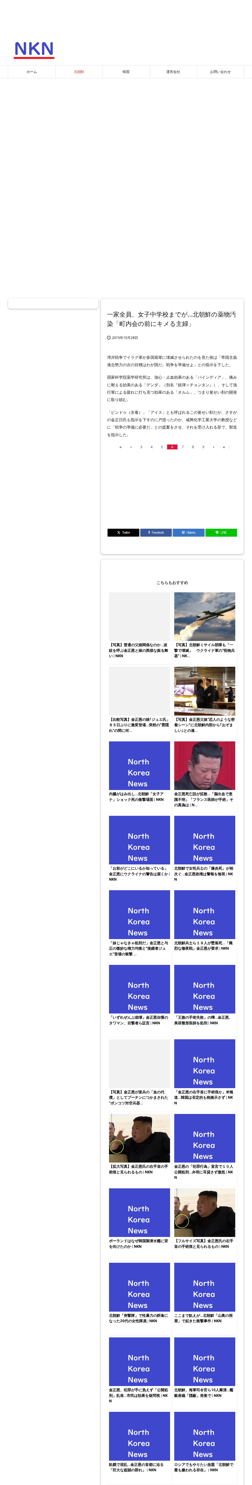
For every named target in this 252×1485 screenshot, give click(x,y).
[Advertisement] (126, 117)
